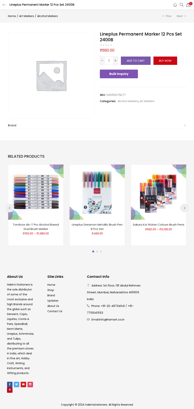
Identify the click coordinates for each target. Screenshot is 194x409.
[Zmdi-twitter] (16, 384)
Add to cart (136, 61)
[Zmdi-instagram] (30, 384)
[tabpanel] (36, 205)
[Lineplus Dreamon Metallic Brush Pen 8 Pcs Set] (97, 192)
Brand (12, 125)
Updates (52, 301)
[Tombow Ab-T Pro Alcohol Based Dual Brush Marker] (35, 192)
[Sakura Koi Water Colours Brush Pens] (158, 192)
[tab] (97, 125)
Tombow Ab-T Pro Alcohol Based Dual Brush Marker (36, 227)
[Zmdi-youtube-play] (23, 384)
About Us (53, 306)
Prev (169, 16)
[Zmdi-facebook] (10, 384)
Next (180, 16)
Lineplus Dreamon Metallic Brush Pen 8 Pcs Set (97, 227)
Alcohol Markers (47, 16)
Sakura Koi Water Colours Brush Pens (158, 225)
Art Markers (26, 16)
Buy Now (165, 61)
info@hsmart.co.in (111, 319)
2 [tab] (97, 251)
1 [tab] (93, 251)
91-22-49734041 (114, 306)
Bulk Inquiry (118, 74)
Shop (50, 290)
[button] (188, 4)
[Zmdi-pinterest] (10, 390)
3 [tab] (101, 251)
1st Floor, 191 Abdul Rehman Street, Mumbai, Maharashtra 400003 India (114, 292)
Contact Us (54, 311)
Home (12, 16)
